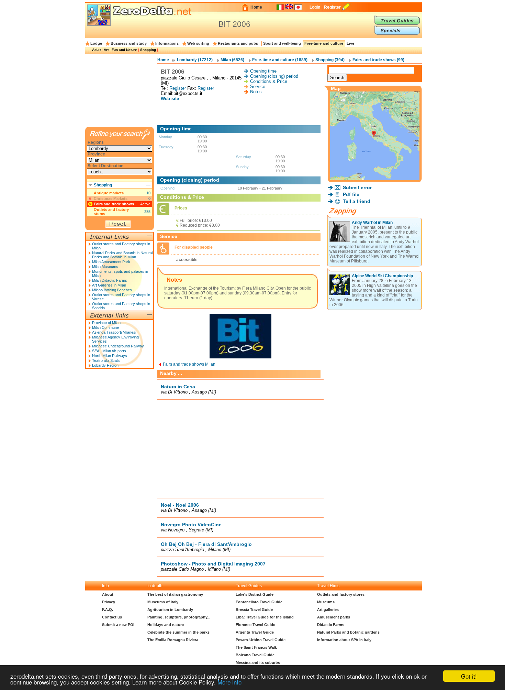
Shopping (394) (330, 59)
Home (256, 7)
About (107, 594)
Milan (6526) (232, 59)
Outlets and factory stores (111, 211)
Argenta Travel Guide (255, 632)
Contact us (112, 617)
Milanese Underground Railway (118, 346)
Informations (167, 43)
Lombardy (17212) (195, 59)
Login (315, 7)
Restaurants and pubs (238, 43)
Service (257, 86)
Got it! (469, 676)
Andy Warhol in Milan (372, 222)
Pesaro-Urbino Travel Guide (260, 640)
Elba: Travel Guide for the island (265, 617)
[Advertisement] (240, 113)
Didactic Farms (330, 625)
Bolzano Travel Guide (255, 655)
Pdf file (351, 194)
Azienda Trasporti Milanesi (114, 332)
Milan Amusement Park (111, 262)
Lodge (96, 43)
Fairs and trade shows (114, 204)
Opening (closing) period (274, 76)
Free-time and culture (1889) (279, 59)
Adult (96, 50)
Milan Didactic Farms (109, 280)
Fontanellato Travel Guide (259, 602)
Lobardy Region (105, 365)
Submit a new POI (118, 625)
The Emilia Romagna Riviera (172, 640)
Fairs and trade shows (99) (378, 59)
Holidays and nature (165, 625)
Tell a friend (356, 201)
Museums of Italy (162, 602)
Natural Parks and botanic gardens (348, 632)
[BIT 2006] (240, 360)
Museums (326, 602)
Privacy (108, 602)
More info (229, 682)
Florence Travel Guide (255, 625)
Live (350, 43)
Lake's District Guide (254, 594)
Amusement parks (333, 617)
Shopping (148, 50)
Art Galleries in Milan (109, 285)
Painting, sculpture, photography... (178, 617)
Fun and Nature (124, 50)
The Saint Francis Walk (256, 647)
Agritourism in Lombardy (170, 609)
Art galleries (328, 609)
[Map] (374, 178)
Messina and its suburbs (258, 662)
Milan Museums (105, 267)
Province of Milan (106, 323)
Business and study (129, 43)
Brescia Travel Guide (254, 609)
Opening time (263, 71)
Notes (256, 91)
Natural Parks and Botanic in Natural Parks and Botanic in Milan (122, 255)
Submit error (357, 187)
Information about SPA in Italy (344, 640)
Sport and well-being (282, 43)
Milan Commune (105, 327)
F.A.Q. (107, 609)
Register (332, 7)
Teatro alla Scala (106, 360)
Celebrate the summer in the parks (178, 632)
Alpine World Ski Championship (382, 275)
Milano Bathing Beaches (112, 290)
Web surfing (198, 43)
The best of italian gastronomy (175, 594)
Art (106, 50)
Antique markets (109, 193)
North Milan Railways (109, 356)
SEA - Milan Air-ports (109, 351)
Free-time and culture (323, 43)
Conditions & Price (268, 81)
